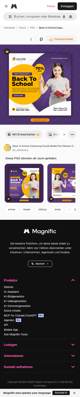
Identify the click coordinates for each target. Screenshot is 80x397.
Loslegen (10, 345)
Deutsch (40, 263)
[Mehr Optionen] (31, 39)
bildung (42, 209)
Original (24, 52)
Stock (22, 27)
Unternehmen (13, 356)
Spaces (8, 287)
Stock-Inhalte (12, 310)
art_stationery (20, 150)
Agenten (12, 320)
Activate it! (61, 392)
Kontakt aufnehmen (18, 367)
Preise (51, 6)
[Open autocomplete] (8, 16)
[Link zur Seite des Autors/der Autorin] (7, 148)
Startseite (9, 27)
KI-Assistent (11, 292)
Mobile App (11, 329)
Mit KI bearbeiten (21, 135)
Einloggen (67, 6)
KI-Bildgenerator (14, 296)
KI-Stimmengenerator (17, 306)
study (58, 209)
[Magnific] (40, 232)
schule (11, 209)
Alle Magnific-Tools (16, 334)
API (6, 325)
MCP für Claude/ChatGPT (23, 315)
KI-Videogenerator (15, 301)
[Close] (74, 393)
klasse (26, 209)
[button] (40, 264)
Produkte (10, 280)
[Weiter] (64, 134)
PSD (32, 27)
